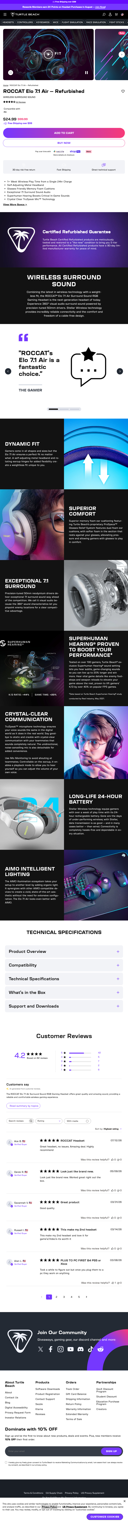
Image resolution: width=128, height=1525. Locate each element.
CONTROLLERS (25, 22)
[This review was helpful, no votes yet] (112, 1159)
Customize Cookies (105, 1516)
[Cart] (116, 14)
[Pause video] (86, 72)
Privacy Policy (72, 1493)
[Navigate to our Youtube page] (70, 1349)
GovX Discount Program (104, 1390)
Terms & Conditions (33, 1493)
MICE (55, 22)
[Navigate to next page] (86, 1297)
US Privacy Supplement (92, 1493)
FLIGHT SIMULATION (72, 22)
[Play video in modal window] (48, 54)
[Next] (120, 371)
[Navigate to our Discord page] (80, 1349)
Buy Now (84, 143)
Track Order (72, 1389)
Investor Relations (15, 1417)
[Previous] (8, 371)
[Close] (124, 1501)
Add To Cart (85, 133)
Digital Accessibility (16, 1407)
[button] (48, 54)
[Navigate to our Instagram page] (60, 1349)
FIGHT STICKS (116, 22)
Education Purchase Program (107, 1402)
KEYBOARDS (42, 22)
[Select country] (122, 14)
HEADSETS (8, 22)
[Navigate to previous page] (41, 1297)
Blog (7, 1402)
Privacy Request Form (18, 1412)
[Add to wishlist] (123, 91)
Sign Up (111, 1451)
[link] (14, 102)
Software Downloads (47, 1389)
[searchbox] (17, 1120)
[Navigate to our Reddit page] (100, 1349)
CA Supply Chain (54, 1493)
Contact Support (45, 1399)
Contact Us (11, 1397)
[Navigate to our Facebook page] (50, 1349)
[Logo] (25, 14)
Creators (101, 1409)
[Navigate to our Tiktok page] (90, 1349)
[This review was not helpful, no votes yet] (118, 1159)
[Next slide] (122, 54)
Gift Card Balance (76, 1394)
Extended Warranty (77, 1414)
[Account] (110, 14)
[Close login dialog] (92, 835)
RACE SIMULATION (96, 22)
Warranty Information (78, 1409)
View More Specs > (15, 204)
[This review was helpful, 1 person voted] (113, 1282)
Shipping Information (78, 1399)
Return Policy (73, 1404)
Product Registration (47, 1394)
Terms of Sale (74, 1419)
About (8, 1392)
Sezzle (39, 1404)
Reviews (40, 1414)
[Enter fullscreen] (10, 72)
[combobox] (48, 1121)
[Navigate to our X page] (40, 1349)
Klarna (39, 1409)
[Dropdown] (5, 14)
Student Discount (106, 1396)
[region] (64, 1511)
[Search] (104, 14)
